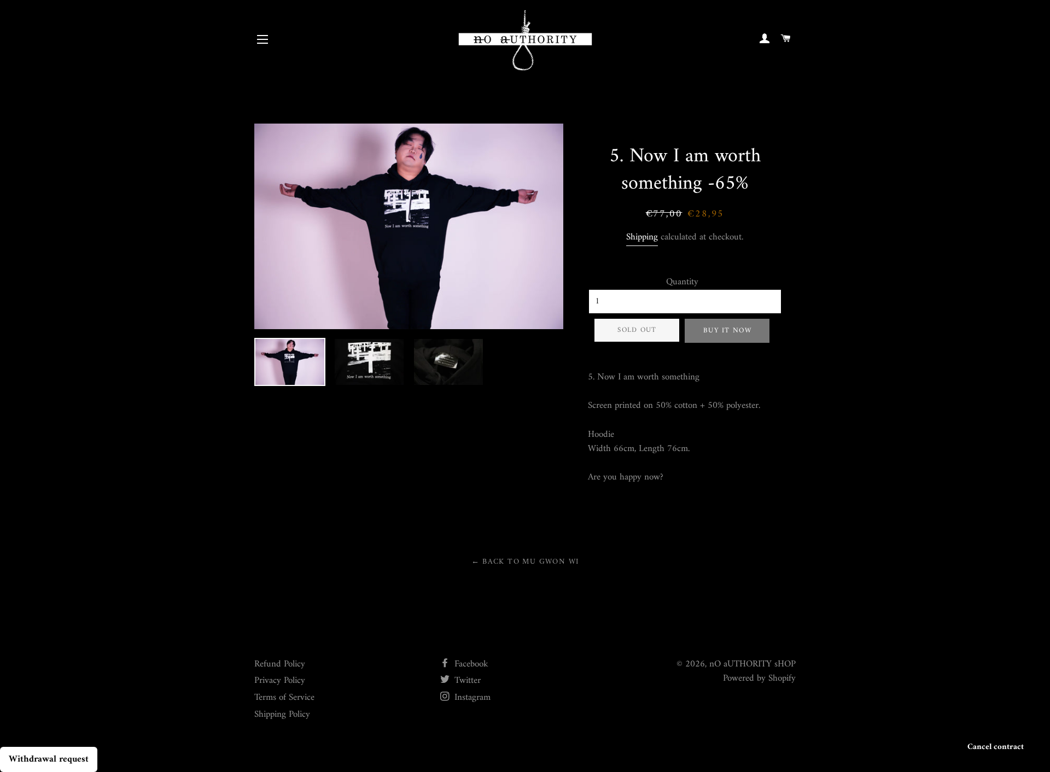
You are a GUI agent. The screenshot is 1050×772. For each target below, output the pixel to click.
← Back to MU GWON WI (525, 562)
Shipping (642, 237)
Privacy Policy (279, 680)
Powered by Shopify (759, 678)
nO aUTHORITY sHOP (752, 664)
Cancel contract (995, 747)
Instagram (471, 697)
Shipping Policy (282, 714)
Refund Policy (279, 664)
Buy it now (727, 330)
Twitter (466, 680)
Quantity (682, 282)
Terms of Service (284, 697)
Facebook (470, 664)
